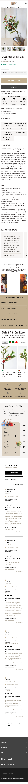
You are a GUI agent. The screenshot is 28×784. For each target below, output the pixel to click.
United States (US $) (8, 773)
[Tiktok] (5, 764)
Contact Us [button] (4, 742)
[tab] (18, 485)
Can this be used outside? (9, 302)
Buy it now (14, 87)
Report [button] (9, 529)
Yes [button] (6, 529)
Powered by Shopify (18, 779)
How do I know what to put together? (12, 325)
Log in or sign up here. (7, 93)
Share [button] (12, 529)
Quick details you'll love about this (11, 109)
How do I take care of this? (9, 320)
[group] (13, 465)
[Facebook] (2, 764)
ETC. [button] (2, 752)
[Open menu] (3, 3)
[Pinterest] (8, 764)
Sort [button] (6, 479)
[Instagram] (11, 764)
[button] (14, 62)
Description (6, 145)
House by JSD (6, 779)
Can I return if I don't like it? (9, 314)
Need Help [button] (4, 747)
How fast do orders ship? (8, 308)
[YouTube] (13, 764)
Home (2, 7)
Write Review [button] (14, 473)
